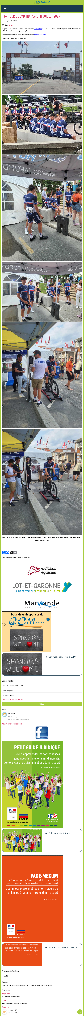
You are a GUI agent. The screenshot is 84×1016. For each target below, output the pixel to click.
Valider (42, 704)
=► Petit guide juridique (57, 833)
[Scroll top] (79, 1011)
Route (10, 25)
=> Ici (6, 976)
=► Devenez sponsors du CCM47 (61, 657)
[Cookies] (4, 1011)
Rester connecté (10, 695)
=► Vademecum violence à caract (61, 947)
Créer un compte (6, 699)
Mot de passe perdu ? (17, 699)
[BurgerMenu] (5, 8)
